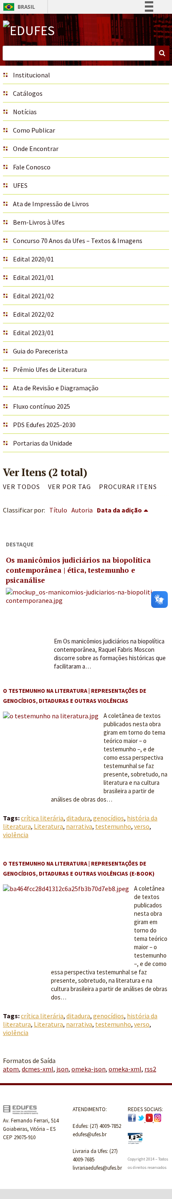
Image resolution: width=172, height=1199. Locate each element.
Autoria (82, 510)
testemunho (113, 826)
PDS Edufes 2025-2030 (44, 424)
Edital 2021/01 (33, 277)
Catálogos (28, 93)
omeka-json (88, 1069)
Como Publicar (34, 130)
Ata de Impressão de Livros (51, 204)
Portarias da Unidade (42, 443)
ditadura (78, 818)
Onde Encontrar (35, 148)
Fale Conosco (32, 167)
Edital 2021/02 (33, 296)
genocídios (108, 818)
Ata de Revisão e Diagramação (56, 388)
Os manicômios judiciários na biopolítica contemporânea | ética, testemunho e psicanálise (78, 570)
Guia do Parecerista (40, 351)
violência (15, 834)
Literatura (48, 826)
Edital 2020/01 (33, 259)
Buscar (161, 53)
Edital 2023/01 (33, 332)
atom (11, 1069)
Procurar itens (128, 486)
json (62, 1069)
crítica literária (42, 818)
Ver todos (21, 486)
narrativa (79, 826)
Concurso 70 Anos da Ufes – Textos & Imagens (77, 240)
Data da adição (119, 510)
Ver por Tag (69, 486)
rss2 (150, 1069)
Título (58, 510)
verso (141, 826)
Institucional (31, 75)
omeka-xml (125, 1069)
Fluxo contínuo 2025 (41, 406)
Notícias (25, 112)
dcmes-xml (37, 1069)
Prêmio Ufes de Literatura (50, 369)
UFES (20, 185)
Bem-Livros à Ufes (39, 222)
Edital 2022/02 (33, 314)
